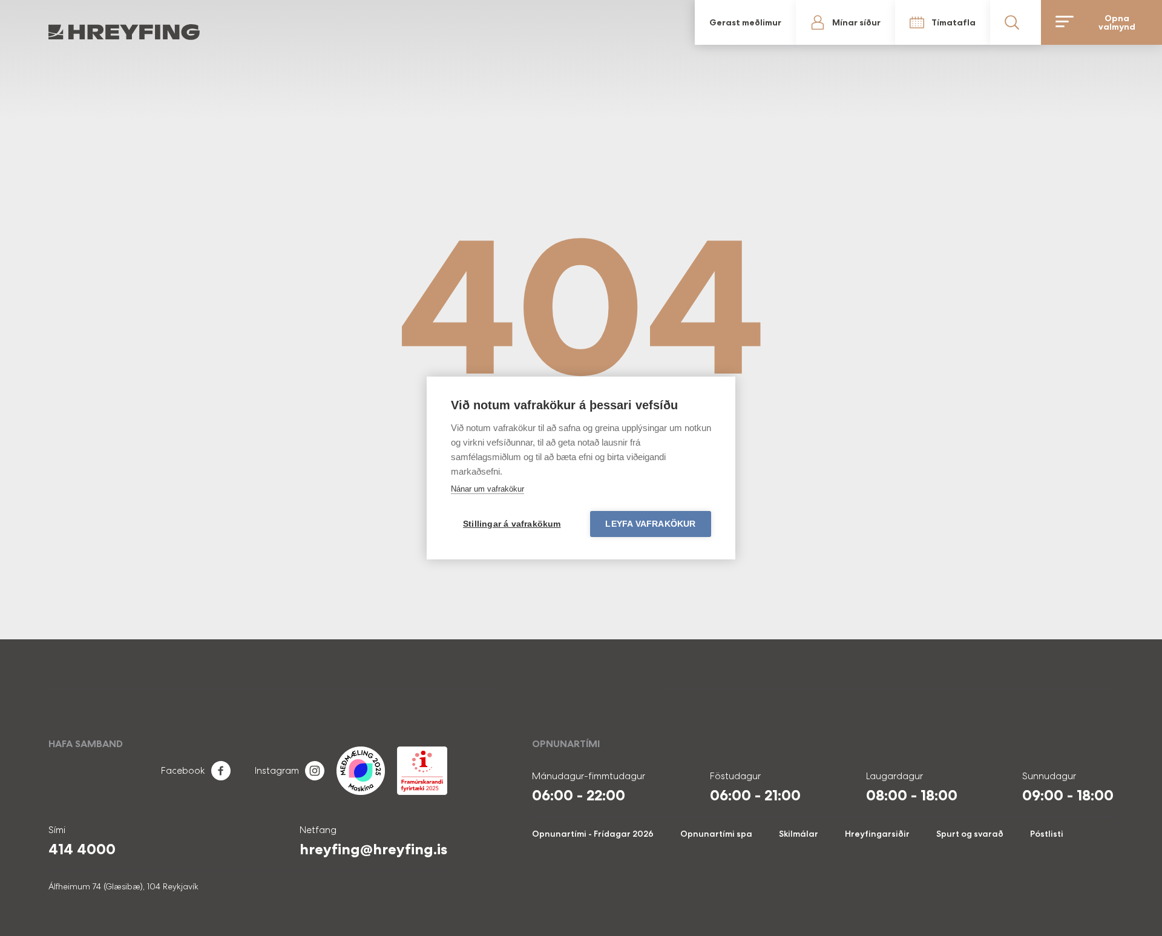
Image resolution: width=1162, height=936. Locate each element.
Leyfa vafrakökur (650, 524)
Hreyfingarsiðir (877, 833)
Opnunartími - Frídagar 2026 (593, 833)
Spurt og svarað (969, 833)
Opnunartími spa (716, 833)
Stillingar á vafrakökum (512, 524)
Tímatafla (953, 22)
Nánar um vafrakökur (487, 488)
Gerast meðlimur (745, 22)
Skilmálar (798, 833)
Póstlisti (1046, 833)
